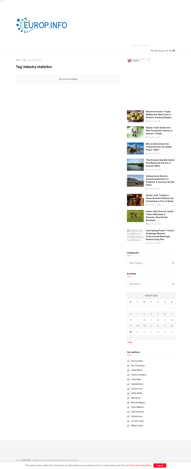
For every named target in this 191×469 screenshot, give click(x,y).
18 (137, 326)
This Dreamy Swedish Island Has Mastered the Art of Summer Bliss (160, 163)
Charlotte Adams (139, 375)
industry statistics (35, 60)
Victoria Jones (137, 421)
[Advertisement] (141, 22)
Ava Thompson (138, 365)
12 (144, 320)
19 (144, 326)
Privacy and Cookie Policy (140, 465)
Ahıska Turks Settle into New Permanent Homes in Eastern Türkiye (159, 130)
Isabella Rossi (137, 384)
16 (172, 320)
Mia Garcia (136, 398)
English (135, 61)
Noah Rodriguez (138, 402)
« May (129, 342)
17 (131, 326)
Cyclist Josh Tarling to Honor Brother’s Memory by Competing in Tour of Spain (160, 198)
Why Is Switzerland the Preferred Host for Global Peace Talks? (159, 147)
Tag (24, 60)
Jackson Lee (136, 389)
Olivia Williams (137, 407)
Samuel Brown (137, 412)
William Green (137, 425)
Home (18, 60)
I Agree (159, 465)
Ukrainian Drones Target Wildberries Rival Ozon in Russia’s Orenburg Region (159, 114)
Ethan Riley (136, 379)
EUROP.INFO (26, 460)
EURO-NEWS (136, 393)
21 (158, 326)
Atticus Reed (137, 361)
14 (158, 320)
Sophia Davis (137, 416)
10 (131, 320)
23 (172, 326)
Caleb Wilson (136, 370)
